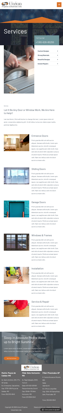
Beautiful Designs (44, 59)
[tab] (48, 51)
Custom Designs (43, 51)
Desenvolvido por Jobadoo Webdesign (47, 407)
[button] (11, 358)
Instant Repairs (43, 64)
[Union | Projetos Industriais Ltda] (12, 5)
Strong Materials (43, 55)
